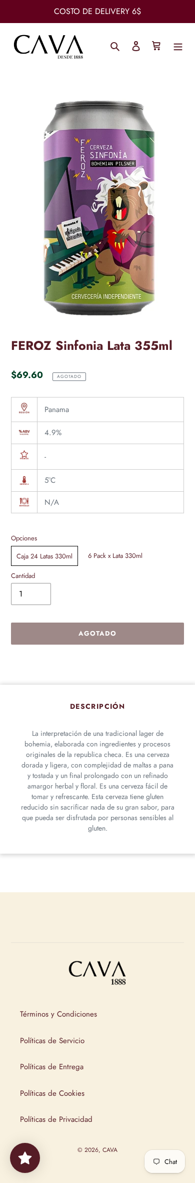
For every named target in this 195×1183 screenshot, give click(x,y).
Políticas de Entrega (52, 1066)
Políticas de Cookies (52, 1093)
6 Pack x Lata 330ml (115, 555)
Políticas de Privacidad (56, 1119)
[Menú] (178, 45)
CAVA (110, 1149)
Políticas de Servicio (52, 1040)
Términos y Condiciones (58, 1014)
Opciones (24, 538)
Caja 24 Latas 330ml (44, 556)
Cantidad (23, 575)
